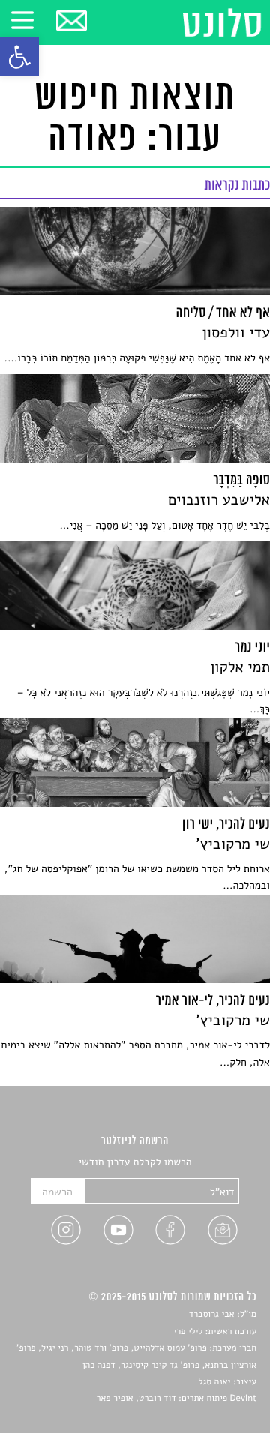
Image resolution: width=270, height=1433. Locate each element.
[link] (19, 56)
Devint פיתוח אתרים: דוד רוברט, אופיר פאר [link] (176, 1399)
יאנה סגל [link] (215, 1382)
